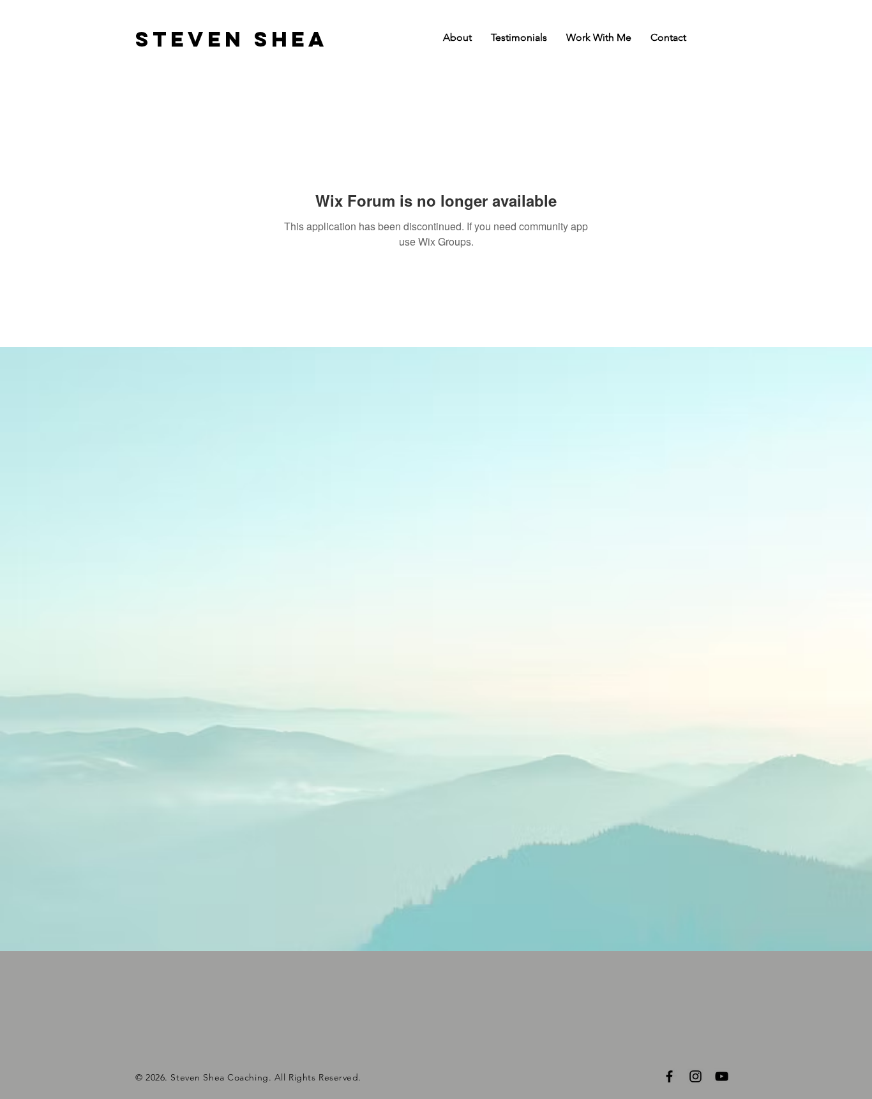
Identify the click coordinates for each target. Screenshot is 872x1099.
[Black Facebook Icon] (669, 1076)
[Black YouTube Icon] (722, 1076)
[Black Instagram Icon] (695, 1076)
